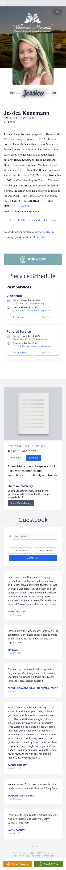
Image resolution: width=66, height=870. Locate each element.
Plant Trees (47, 317)
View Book (15, 457)
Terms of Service (41, 855)
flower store (40, 237)
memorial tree (42, 232)
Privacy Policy (24, 855)
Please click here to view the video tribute (33, 220)
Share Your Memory (21, 503)
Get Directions (19, 317)
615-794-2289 (22, 206)
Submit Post (33, 557)
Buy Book (33, 457)
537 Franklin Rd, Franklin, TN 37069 (32, 310)
